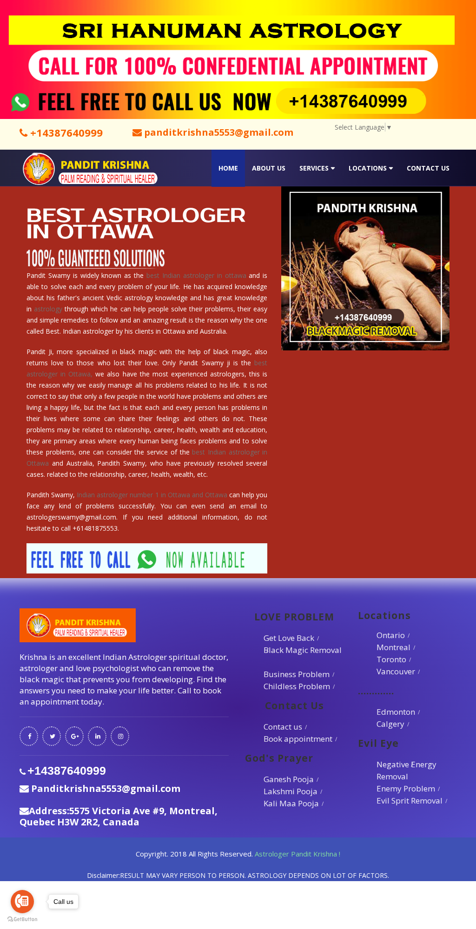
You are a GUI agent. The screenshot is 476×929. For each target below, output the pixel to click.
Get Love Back (289, 638)
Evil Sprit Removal (410, 800)
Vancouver (396, 671)
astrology (48, 308)
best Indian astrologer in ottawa (196, 275)
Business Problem (297, 674)
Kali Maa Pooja (291, 803)
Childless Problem (297, 686)
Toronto (391, 659)
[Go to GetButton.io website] (22, 919)
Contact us (283, 726)
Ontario (391, 635)
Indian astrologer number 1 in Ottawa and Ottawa (152, 494)
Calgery (390, 723)
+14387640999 (65, 132)
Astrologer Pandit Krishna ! (297, 853)
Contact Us (428, 168)
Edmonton (396, 711)
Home (228, 168)
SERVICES (314, 168)
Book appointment (298, 738)
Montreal (393, 647)
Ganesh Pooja (289, 779)
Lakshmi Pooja (290, 791)
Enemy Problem (406, 788)
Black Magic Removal (303, 650)
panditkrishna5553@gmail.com (217, 132)
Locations (368, 168)
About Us (268, 168)
